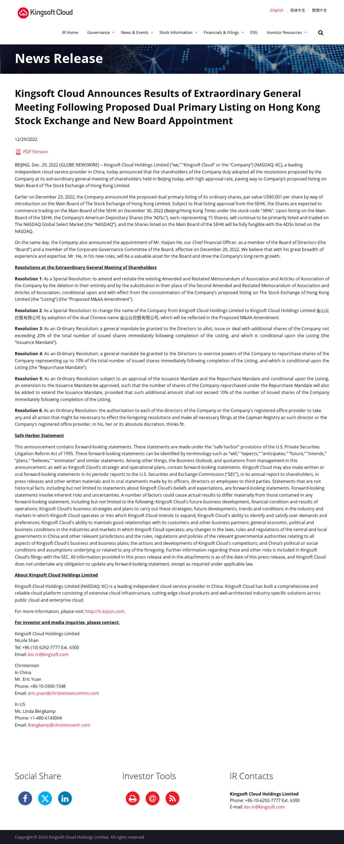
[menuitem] (70, 33)
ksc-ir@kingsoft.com (48, 654)
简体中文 (297, 10)
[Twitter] (45, 799)
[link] (321, 33)
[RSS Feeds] (172, 799)
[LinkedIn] (65, 799)
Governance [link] (98, 32)
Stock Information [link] (175, 32)
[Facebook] (25, 799)
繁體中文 (319, 10)
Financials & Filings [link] (221, 32)
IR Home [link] (70, 32)
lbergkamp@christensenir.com (59, 725)
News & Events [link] (134, 32)
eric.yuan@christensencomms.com (63, 693)
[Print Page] (133, 799)
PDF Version (35, 152)
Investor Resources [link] (284, 32)
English (277, 10)
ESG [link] (253, 32)
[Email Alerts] (153, 799)
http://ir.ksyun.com (104, 611)
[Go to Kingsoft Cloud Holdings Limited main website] (45, 10)
